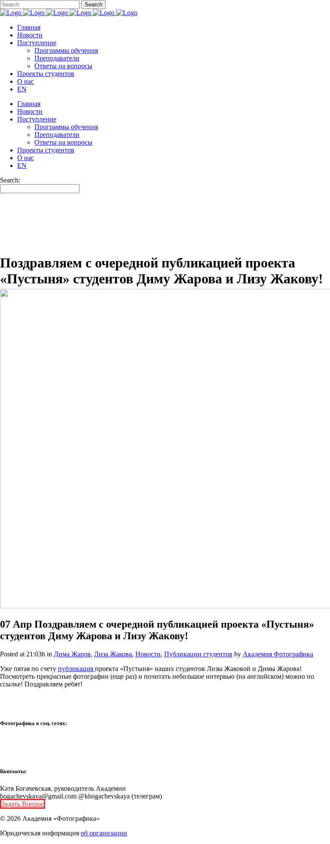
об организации (104, 833)
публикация (76, 668)
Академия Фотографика (278, 654)
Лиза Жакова (113, 654)
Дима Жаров (72, 654)
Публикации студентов (198, 654)
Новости (148, 654)
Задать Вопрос (22, 804)
